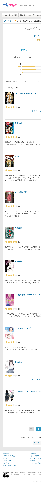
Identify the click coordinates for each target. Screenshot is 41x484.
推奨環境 (32, 460)
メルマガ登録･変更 (9, 456)
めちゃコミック (8, 21)
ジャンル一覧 (6, 15)
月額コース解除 (34, 456)
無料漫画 (14, 15)
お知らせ (6, 463)
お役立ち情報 (7, 460)
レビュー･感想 (31, 15)
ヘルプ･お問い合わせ (9, 465)
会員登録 (6, 453)
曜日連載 (22, 15)
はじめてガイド (8, 458)
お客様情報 (33, 453)
